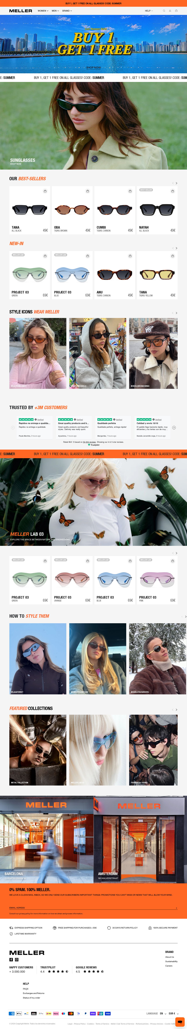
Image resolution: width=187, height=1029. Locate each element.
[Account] (169, 10)
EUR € (172, 1013)
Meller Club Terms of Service (122, 1024)
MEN (54, 11)
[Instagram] (16, 959)
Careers (168, 966)
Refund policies (142, 1024)
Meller (26, 1024)
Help (147, 11)
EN (161, 1013)
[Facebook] (11, 959)
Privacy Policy (79, 1024)
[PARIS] (140, 839)
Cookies (90, 1024)
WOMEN (42, 11)
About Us (169, 957)
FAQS (25, 989)
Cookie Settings (171, 1024)
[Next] (176, 313)
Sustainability (171, 961)
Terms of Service (102, 1024)
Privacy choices (156, 1024)
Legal (70, 1024)
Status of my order (31, 998)
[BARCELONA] (47, 839)
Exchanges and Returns (33, 993)
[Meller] (20, 10)
